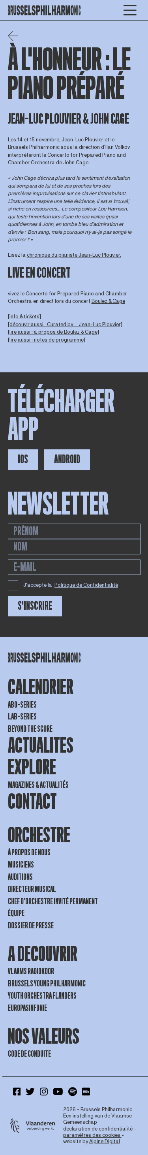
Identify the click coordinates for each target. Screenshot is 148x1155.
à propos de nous (29, 852)
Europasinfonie (27, 1008)
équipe (16, 913)
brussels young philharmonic (47, 983)
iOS (23, 459)
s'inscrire (35, 606)
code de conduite (29, 1054)
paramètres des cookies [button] (92, 1135)
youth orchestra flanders (42, 996)
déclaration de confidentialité (98, 1128)
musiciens (21, 865)
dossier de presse (31, 925)
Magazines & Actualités (38, 785)
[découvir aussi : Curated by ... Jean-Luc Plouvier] (65, 324)
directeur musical (32, 889)
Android (67, 459)
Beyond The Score (30, 729)
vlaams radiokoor (31, 971)
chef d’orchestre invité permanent (53, 901)
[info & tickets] (24, 316)
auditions (20, 877)
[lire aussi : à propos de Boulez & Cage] (53, 332)
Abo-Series (22, 705)
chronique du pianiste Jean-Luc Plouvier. (74, 255)
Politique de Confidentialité (86, 585)
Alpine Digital (104, 1141)
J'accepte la (70, 585)
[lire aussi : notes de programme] (46, 340)
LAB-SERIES (22, 716)
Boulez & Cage (108, 301)
